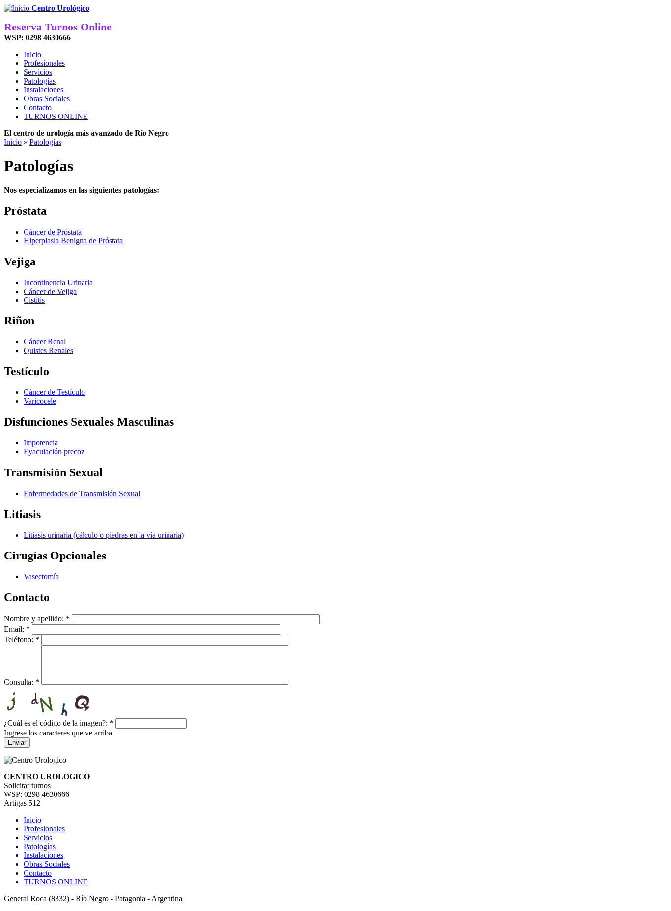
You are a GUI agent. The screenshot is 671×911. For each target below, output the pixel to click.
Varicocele (40, 401)
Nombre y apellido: (37, 619)
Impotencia (41, 443)
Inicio (32, 54)
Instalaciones (43, 90)
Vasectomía (41, 576)
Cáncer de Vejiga (50, 291)
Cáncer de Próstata (53, 232)
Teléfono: (21, 639)
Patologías (40, 81)
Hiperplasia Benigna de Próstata (73, 240)
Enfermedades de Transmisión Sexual (82, 493)
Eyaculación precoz (54, 451)
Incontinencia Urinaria (58, 282)
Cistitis (34, 300)
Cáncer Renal (45, 341)
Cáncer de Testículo (54, 392)
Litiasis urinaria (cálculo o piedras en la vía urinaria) (104, 535)
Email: (17, 629)
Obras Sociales (47, 98)
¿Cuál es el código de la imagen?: (58, 723)
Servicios (38, 72)
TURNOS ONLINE (56, 116)
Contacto (38, 107)
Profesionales (44, 63)
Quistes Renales (48, 350)
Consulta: (21, 682)
